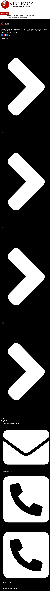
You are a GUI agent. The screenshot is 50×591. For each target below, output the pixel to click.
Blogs (14, 11)
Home (2, 11)
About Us (20, 11)
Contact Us (27, 11)
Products (8, 11)
